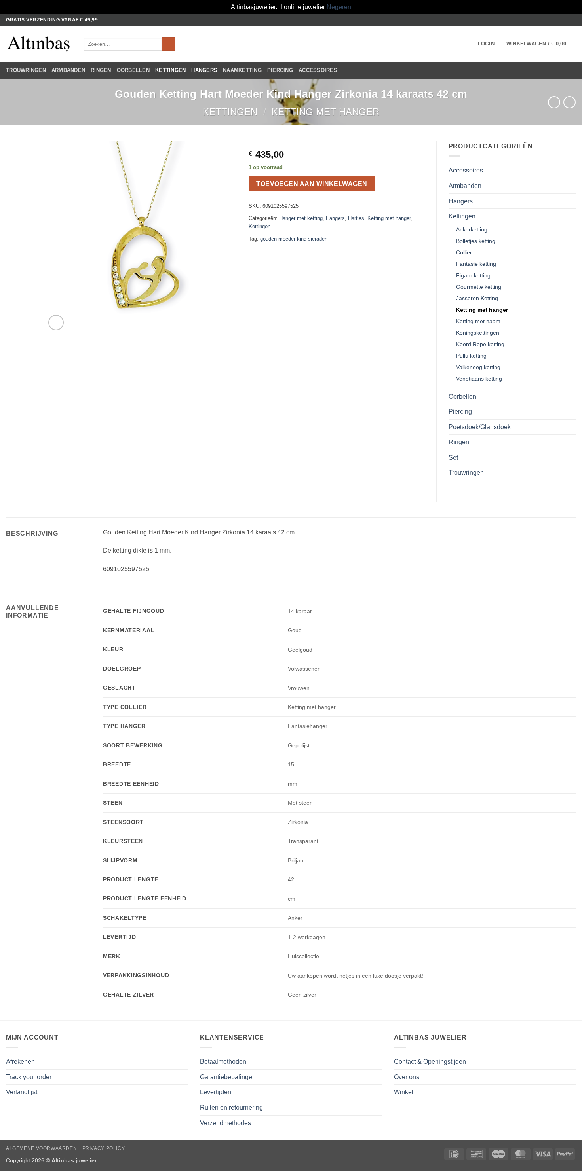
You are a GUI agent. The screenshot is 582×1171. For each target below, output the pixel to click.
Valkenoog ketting (478, 367)
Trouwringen (26, 70)
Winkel (403, 1092)
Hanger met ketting (301, 218)
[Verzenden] (168, 44)
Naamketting (242, 70)
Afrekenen (20, 1061)
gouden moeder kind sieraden (293, 239)
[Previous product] (569, 102)
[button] (486, 44)
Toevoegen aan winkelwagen (311, 183)
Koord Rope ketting (480, 344)
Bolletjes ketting (475, 241)
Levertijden (215, 1092)
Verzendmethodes (225, 1123)
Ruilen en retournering (231, 1107)
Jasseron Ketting (477, 298)
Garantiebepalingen (228, 1077)
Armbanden (68, 70)
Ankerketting (471, 229)
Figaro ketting (473, 275)
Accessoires (318, 70)
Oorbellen (133, 70)
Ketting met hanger (325, 111)
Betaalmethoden (223, 1061)
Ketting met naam (478, 321)
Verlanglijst (21, 1092)
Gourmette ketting (478, 287)
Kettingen (170, 70)
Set (453, 457)
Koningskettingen (477, 333)
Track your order (28, 1077)
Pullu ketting (471, 355)
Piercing (280, 70)
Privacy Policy (103, 1148)
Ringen (101, 70)
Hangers (204, 70)
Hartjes (356, 218)
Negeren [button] (339, 7)
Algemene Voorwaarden (41, 1148)
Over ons (406, 1077)
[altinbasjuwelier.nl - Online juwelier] (39, 44)
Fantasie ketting (476, 264)
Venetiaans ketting (479, 378)
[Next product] (554, 102)
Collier (464, 252)
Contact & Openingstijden (430, 1061)
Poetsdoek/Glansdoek (480, 427)
